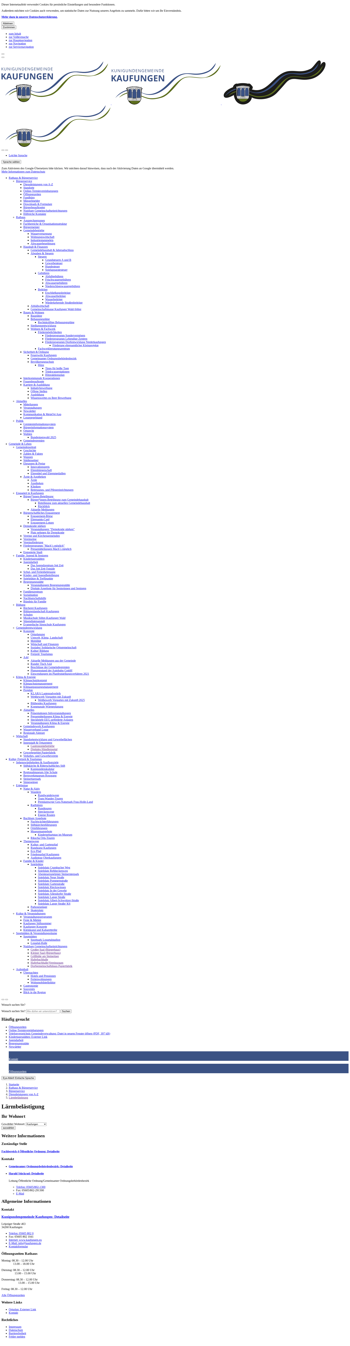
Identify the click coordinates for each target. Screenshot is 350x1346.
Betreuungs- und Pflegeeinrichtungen (52, 489)
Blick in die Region (34, 992)
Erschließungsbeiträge (58, 292)
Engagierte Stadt (32, 552)
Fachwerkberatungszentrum (54, 348)
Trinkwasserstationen (57, 371)
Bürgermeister (31, 227)
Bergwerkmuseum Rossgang (40, 775)
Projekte (28, 690)
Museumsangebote (41, 831)
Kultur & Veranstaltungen (31, 913)
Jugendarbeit (30, 562)
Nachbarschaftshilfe (34, 598)
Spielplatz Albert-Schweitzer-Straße (58, 900)
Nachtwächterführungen (45, 821)
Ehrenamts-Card (40, 519)
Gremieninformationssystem (39, 424)
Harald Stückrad (26, 1173)
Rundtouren (45, 808)
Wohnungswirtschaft (42, 236)
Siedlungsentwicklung (43, 325)
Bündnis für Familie (34, 601)
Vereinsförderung (33, 542)
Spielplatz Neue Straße (51, 877)
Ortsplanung (38, 634)
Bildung (20, 604)
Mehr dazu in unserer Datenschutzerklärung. (29, 16)
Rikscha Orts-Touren (43, 837)
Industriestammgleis (42, 240)
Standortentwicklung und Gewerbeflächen (47, 739)
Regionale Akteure (34, 732)
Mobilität (36, 640)
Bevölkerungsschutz (42, 361)
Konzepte (28, 631)
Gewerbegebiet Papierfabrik (39, 752)
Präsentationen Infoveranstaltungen (51, 713)
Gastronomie (30, 985)
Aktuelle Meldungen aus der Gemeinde (53, 660)
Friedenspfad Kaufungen (45, 854)
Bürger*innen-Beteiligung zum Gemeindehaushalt (59, 499)
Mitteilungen (30, 404)
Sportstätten (30, 936)
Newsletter (29, 411)
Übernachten (30, 972)
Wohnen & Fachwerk (43, 328)
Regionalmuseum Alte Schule (40, 772)
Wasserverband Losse (35, 729)
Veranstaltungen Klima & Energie (50, 723)
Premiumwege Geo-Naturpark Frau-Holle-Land (65, 801)
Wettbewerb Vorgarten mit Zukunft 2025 (61, 700)
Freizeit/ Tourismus (42, 654)
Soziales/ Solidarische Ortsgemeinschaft (53, 647)
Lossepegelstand (32, 417)
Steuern (42, 256)
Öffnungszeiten (32, 194)
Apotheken (37, 483)
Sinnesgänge (30, 782)
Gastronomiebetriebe (43, 746)
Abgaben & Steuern (42, 253)
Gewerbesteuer (54, 263)
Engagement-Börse (42, 516)
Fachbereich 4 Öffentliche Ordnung (30, 1151)
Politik (20, 420)
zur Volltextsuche (19, 36)
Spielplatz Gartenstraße (51, 883)
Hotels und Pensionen (43, 975)
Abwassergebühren (56, 282)
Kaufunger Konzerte (35, 926)
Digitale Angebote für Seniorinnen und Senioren (58, 588)
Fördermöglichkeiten (50, 332)
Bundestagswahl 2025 (43, 437)
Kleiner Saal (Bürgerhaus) (46, 952)
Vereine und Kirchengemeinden (41, 535)
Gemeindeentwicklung (29, 627)
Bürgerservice (24, 181)
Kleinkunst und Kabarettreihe (40, 929)
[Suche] (2, 150)
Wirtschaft (22, 736)
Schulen (28, 614)
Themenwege (31, 841)
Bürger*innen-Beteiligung (38, 496)
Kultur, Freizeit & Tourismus (25, 759)
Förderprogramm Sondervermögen (65, 335)
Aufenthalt (22, 969)
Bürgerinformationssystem (38, 427)
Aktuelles (21, 401)
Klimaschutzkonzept (35, 680)
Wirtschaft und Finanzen (45, 644)
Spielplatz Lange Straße (51, 897)
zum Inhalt (15, 33)
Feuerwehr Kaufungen (44, 355)
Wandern (36, 792)
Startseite (14, 1084)
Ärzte (34, 480)
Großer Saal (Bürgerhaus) (45, 949)
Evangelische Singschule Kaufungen (44, 624)
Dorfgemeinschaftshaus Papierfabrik (51, 966)
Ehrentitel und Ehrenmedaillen (48, 473)
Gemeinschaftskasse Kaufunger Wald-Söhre (56, 309)
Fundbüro (29, 197)
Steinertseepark (32, 778)
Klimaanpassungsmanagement (40, 686)
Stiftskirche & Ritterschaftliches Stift (44, 765)
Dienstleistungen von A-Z (38, 184)
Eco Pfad (36, 851)
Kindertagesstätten (33, 558)
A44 (25, 657)
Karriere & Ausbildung (36, 384)
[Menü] (6, 150)
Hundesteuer (52, 266)
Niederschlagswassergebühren (62, 286)
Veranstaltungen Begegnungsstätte (50, 585)
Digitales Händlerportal (44, 749)
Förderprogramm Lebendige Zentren (66, 338)
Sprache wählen (11, 162)
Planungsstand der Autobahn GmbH (51, 670)
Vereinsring (29, 539)
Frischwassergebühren (58, 279)
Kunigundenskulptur (42, 769)
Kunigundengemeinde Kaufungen (35, 1217)
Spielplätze (37, 864)
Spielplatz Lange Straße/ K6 (54, 903)
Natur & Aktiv (31, 788)
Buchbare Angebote (34, 818)
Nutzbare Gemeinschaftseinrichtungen (45, 210)
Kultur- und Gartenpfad (44, 844)
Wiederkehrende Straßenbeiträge (64, 302)
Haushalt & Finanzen (35, 246)
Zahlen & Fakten (33, 453)
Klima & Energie (26, 677)
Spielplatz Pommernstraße (53, 880)
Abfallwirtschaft (40, 305)
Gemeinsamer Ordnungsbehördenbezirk (54, 358)
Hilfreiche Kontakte (34, 213)
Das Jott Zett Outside (43, 568)
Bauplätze (36, 315)
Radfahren (37, 805)
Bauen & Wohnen (33, 312)
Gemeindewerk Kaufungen (39, 726)
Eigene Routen (46, 815)
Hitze (41, 365)
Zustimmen (9, 27)
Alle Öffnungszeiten (13, 1295)
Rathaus (20, 217)
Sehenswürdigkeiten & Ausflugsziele (37, 762)
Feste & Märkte (32, 920)
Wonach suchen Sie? (13, 1011)
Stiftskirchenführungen (44, 824)
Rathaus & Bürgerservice (23, 177)
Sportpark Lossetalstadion (45, 939)
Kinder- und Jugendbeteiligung (41, 575)
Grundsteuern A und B (58, 259)
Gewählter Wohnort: (13, 1124)
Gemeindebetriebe (33, 230)
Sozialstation (30, 594)
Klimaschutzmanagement (37, 683)
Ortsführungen (39, 828)
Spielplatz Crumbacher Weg (54, 867)
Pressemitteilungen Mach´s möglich (51, 548)
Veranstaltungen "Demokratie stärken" (53, 529)
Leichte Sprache (18, 155)
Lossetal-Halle (39, 943)
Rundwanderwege (48, 795)
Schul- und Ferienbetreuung (39, 571)
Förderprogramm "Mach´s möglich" (44, 545)
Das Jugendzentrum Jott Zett (47, 565)
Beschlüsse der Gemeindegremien (50, 667)
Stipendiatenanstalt (34, 621)
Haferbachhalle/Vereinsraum (47, 962)
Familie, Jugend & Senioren (32, 555)
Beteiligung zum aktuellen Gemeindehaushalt (64, 502)
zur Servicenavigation (21, 46)
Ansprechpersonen (34, 220)
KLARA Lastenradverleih (46, 693)
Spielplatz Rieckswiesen (52, 887)
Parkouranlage (39, 906)
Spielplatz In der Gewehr (52, 890)
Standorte (28, 187)
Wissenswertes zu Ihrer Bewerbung (51, 397)
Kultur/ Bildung (40, 650)
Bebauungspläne (40, 319)
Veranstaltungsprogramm (37, 916)
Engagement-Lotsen (42, 522)
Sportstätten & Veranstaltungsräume (36, 933)
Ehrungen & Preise (34, 463)
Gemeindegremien (33, 440)
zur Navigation (17, 43)
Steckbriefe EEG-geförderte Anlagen (52, 719)
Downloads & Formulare (37, 204)
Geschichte (29, 450)
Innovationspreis (40, 466)
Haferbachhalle (39, 959)
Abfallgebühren (54, 276)
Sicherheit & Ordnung (36, 351)
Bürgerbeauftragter (34, 207)
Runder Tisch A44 (41, 663)
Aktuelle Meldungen (42, 509)
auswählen (8, 1128)
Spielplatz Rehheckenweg (53, 870)
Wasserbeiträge (54, 299)
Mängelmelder (31, 200)
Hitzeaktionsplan (55, 374)
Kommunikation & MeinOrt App (42, 414)
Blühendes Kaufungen (44, 703)
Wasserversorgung (41, 233)
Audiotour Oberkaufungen (46, 857)
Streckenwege (46, 811)
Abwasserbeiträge (55, 296)
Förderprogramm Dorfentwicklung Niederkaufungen (75, 342)
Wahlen (27, 434)
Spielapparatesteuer (56, 269)
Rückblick (44, 506)
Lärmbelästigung (18, 1097)
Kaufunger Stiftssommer (37, 923)
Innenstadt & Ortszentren (37, 742)
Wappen (28, 457)
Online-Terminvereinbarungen (40, 190)
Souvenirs (29, 989)
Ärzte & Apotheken (34, 476)
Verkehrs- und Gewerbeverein (40, 755)
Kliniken (36, 486)
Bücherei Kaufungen (35, 608)
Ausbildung (37, 394)
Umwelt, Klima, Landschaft (47, 637)
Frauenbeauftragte (33, 381)
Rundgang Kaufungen (43, 847)
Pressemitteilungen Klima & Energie (52, 716)
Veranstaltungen (32, 407)
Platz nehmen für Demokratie (47, 532)
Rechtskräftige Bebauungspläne (56, 322)
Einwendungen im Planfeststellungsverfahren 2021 (60, 673)
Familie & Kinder (33, 860)
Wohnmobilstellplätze (43, 982)
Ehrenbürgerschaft (41, 470)
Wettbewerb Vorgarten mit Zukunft (51, 696)
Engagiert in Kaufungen (30, 493)
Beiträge (43, 289)
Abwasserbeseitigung (43, 243)
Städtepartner (30, 460)
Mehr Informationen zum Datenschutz (23, 171)
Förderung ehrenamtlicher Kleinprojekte (75, 345)
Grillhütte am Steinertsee (45, 956)
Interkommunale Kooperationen (41, 378)
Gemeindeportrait (26, 447)
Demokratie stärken (34, 525)
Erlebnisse (22, 785)
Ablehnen (8, 23)
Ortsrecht (28, 430)
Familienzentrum (33, 591)
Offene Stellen (39, 391)
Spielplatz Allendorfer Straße (54, 893)
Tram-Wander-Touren (50, 798)
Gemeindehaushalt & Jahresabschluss (52, 250)
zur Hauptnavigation (20, 40)
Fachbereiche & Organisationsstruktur (45, 223)
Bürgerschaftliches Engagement (41, 512)
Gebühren (43, 273)
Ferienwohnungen (41, 979)
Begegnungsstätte (33, 581)
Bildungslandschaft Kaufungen (41, 611)
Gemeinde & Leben (20, 443)
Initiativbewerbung (41, 388)
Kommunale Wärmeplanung (47, 706)
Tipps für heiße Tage (57, 368)
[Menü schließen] (2, 54)
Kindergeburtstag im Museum (55, 834)
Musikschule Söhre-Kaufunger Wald (44, 617)
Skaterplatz (37, 910)
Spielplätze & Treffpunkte (38, 578)
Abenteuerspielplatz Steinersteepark (58, 874)
